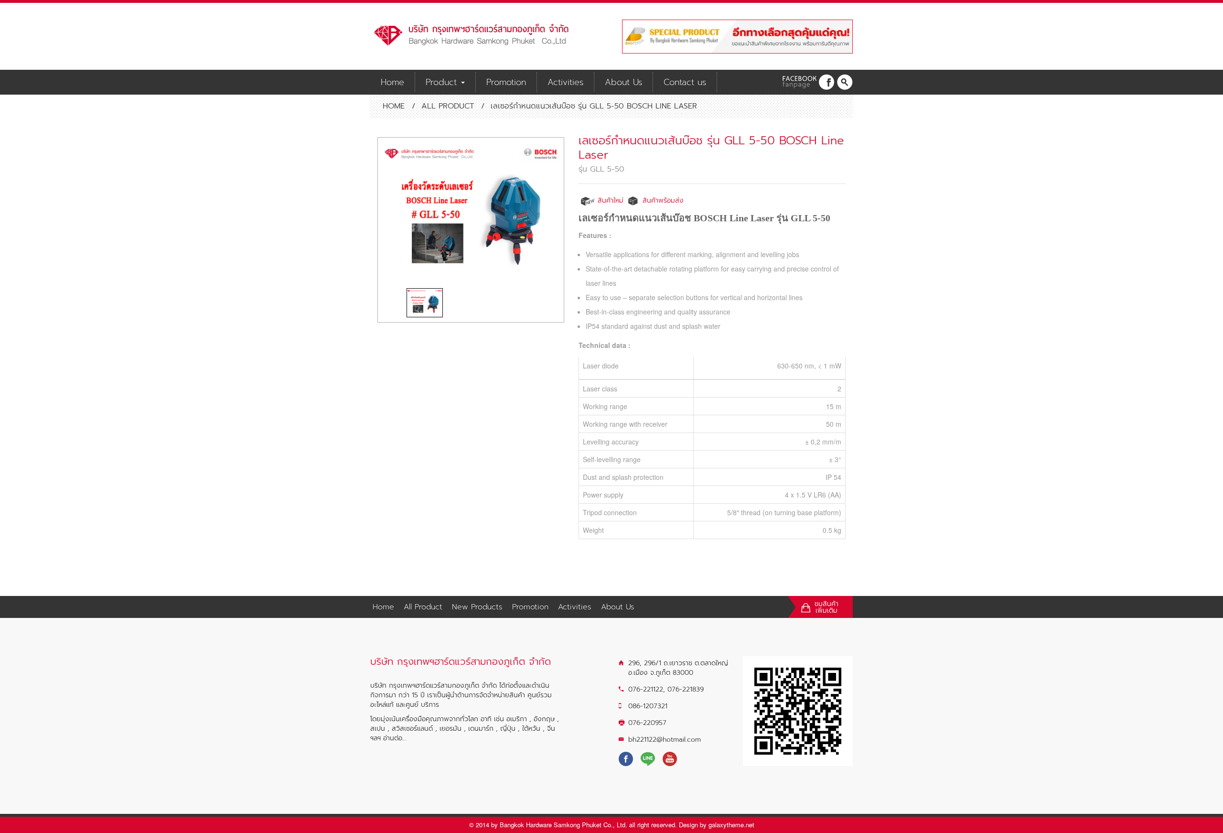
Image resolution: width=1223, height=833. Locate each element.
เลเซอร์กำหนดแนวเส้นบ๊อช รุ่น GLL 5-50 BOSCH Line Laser (711, 147)
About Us (623, 82)
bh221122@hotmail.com (664, 740)
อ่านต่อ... (395, 738)
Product (443, 82)
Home (392, 82)
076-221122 (645, 689)
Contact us (685, 82)
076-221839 (685, 689)
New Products (477, 607)
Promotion (506, 82)
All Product (447, 106)
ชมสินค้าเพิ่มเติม (826, 607)
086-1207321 (647, 706)
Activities (565, 82)
